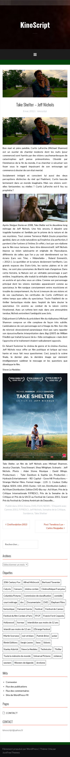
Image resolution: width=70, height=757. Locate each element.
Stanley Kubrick (11, 649)
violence (57, 656)
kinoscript (42, 111)
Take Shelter (40, 513)
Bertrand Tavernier (51, 582)
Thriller (58, 649)
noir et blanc (28, 636)
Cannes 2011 (11, 509)
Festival (38, 609)
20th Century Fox (12, 582)
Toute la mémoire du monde (17, 656)
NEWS (46, 505)
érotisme (40, 662)
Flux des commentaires (17, 690)
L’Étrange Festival (42, 629)
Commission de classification (37, 595)
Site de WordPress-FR (17, 695)
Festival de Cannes (54, 609)
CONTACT (12, 713)
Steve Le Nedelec (29, 649)
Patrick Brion (43, 636)
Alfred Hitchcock (31, 582)
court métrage (10, 602)
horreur (20, 622)
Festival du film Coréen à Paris (18, 615)
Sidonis (46, 642)
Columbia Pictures (12, 595)
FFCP (37, 615)
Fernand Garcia (24, 609)
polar (54, 636)
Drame (27, 505)
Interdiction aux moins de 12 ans (42, 622)
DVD (33, 505)
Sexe (38, 642)
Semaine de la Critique (54, 509)
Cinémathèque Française (53, 589)
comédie (58, 595)
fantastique (9, 609)
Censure (18, 589)
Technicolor (46, 649)
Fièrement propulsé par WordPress (20, 748)
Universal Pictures (42, 656)
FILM (39, 505)
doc (22, 602)
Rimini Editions (10, 642)
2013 (20, 505)
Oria (50, 748)
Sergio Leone (27, 642)
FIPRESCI (24, 509)
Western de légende (23, 662)
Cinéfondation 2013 (17, 524)
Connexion (11, 682)
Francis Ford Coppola (53, 615)
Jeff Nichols (36, 509)
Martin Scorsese (11, 636)
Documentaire (33, 602)
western (7, 662)
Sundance (28, 513)
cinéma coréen (31, 589)
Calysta (7, 589)
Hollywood (9, 622)
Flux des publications (16, 686)
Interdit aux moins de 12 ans (17, 629)
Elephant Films (58, 602)
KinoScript (35, 25)
